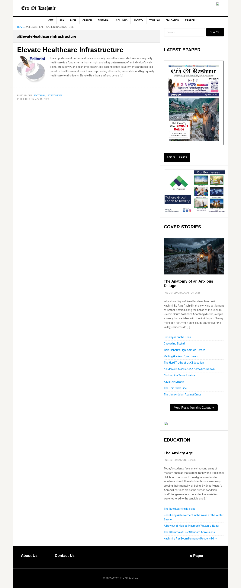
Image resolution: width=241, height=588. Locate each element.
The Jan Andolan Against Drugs (182, 394)
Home (20, 27)
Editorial (39, 95)
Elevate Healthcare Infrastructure (70, 50)
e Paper (197, 555)
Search (215, 32)
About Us (29, 555)
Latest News (54, 95)
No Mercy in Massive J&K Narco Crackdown (189, 369)
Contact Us (65, 555)
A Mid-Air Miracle (174, 381)
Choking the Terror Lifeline (179, 375)
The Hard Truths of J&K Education (184, 362)
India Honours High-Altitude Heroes (184, 349)
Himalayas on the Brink (177, 337)
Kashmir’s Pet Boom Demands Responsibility (190, 538)
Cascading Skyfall (174, 343)
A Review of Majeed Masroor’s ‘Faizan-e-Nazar (191, 525)
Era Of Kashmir (45, 8)
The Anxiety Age (178, 453)
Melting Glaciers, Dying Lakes (181, 356)
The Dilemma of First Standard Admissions (189, 532)
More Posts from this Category (194, 407)
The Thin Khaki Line (175, 388)
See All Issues (177, 157)
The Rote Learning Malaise (179, 508)
